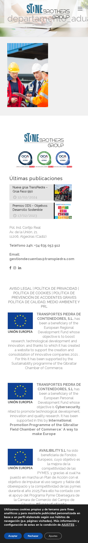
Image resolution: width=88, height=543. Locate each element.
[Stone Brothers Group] (48, 11)
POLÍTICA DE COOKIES (32, 293)
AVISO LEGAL (20, 289)
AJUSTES (68, 525)
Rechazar (33, 536)
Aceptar (13, 536)
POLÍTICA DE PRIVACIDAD (55, 289)
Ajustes (53, 536)
